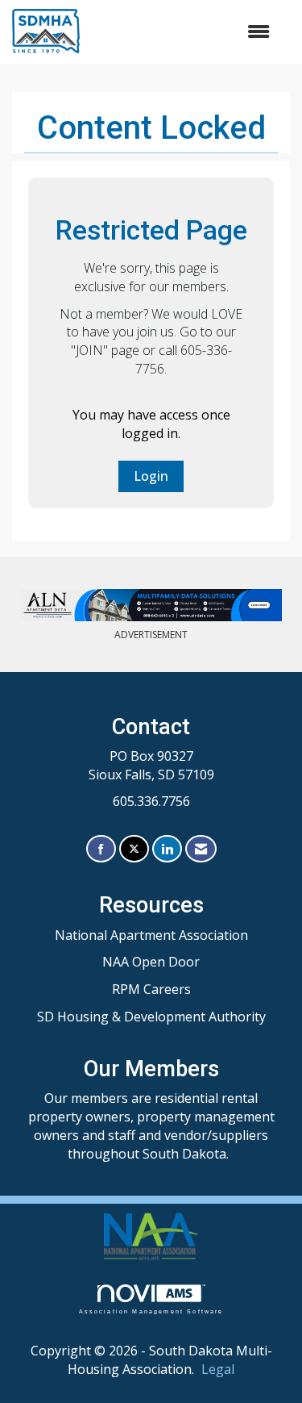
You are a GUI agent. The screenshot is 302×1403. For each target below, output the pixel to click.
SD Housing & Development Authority (151, 1016)
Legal (217, 1369)
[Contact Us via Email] (201, 849)
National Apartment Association (151, 935)
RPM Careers (151, 989)
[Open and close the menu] (183, 32)
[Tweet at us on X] (134, 849)
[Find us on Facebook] (101, 849)
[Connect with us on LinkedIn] (167, 849)
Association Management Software (151, 1311)
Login (151, 476)
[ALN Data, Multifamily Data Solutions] (151, 605)
